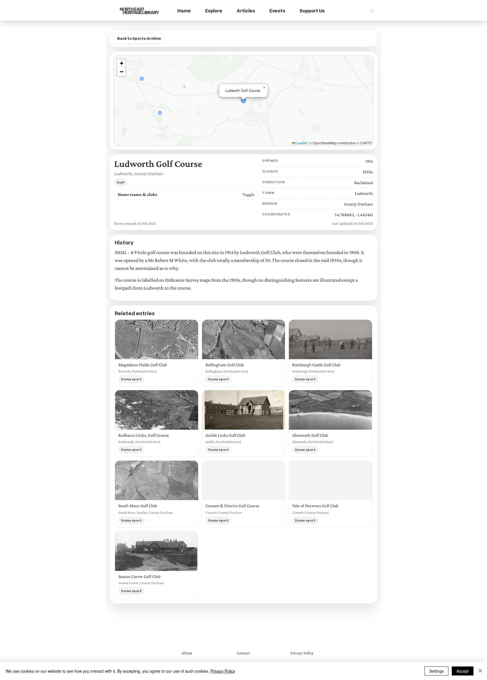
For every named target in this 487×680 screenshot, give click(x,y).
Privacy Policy (223, 671)
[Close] (480, 670)
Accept (463, 671)
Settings (436, 671)
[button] (214, 11)
